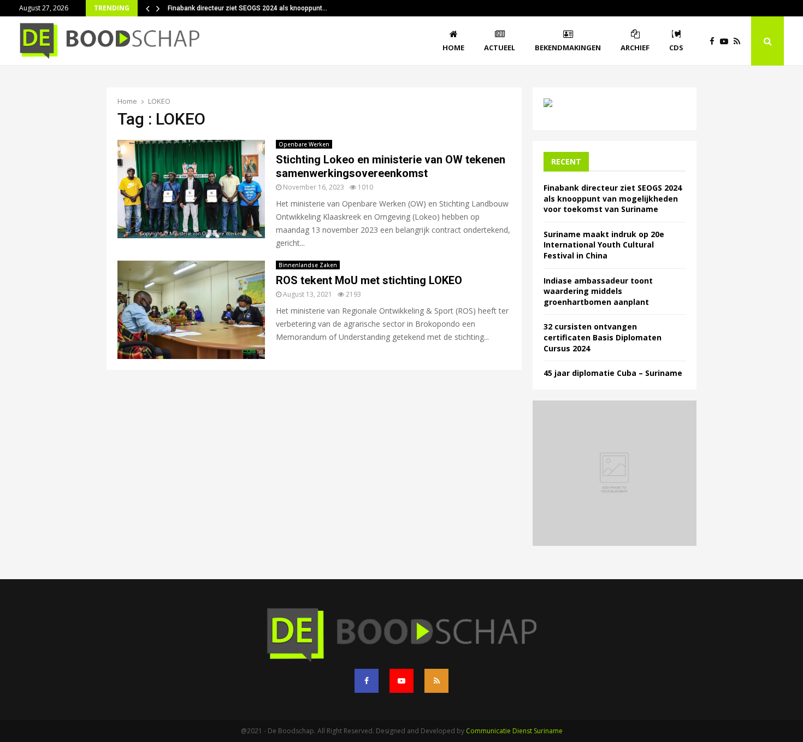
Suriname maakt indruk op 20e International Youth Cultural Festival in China (604, 245)
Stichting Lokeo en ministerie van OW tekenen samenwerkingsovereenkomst (390, 166)
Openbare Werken (304, 144)
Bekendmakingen (568, 47)
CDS (676, 47)
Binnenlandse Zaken (308, 265)
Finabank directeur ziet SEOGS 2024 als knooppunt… (247, 8)
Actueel (499, 47)
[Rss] (740, 41)
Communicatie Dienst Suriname (514, 730)
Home (453, 47)
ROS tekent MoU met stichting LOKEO (369, 280)
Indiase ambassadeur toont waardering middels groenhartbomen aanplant (598, 291)
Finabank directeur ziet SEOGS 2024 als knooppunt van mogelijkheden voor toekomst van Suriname (613, 198)
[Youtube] (727, 41)
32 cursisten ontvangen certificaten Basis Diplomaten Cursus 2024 (603, 337)
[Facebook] (715, 41)
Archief (635, 47)
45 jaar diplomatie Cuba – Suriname (613, 373)
